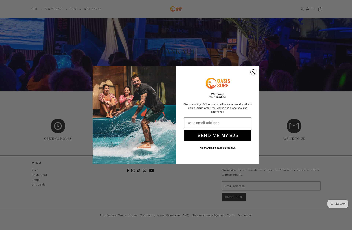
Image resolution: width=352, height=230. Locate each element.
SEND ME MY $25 (217, 135)
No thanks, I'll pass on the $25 (218, 147)
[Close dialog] (253, 72)
